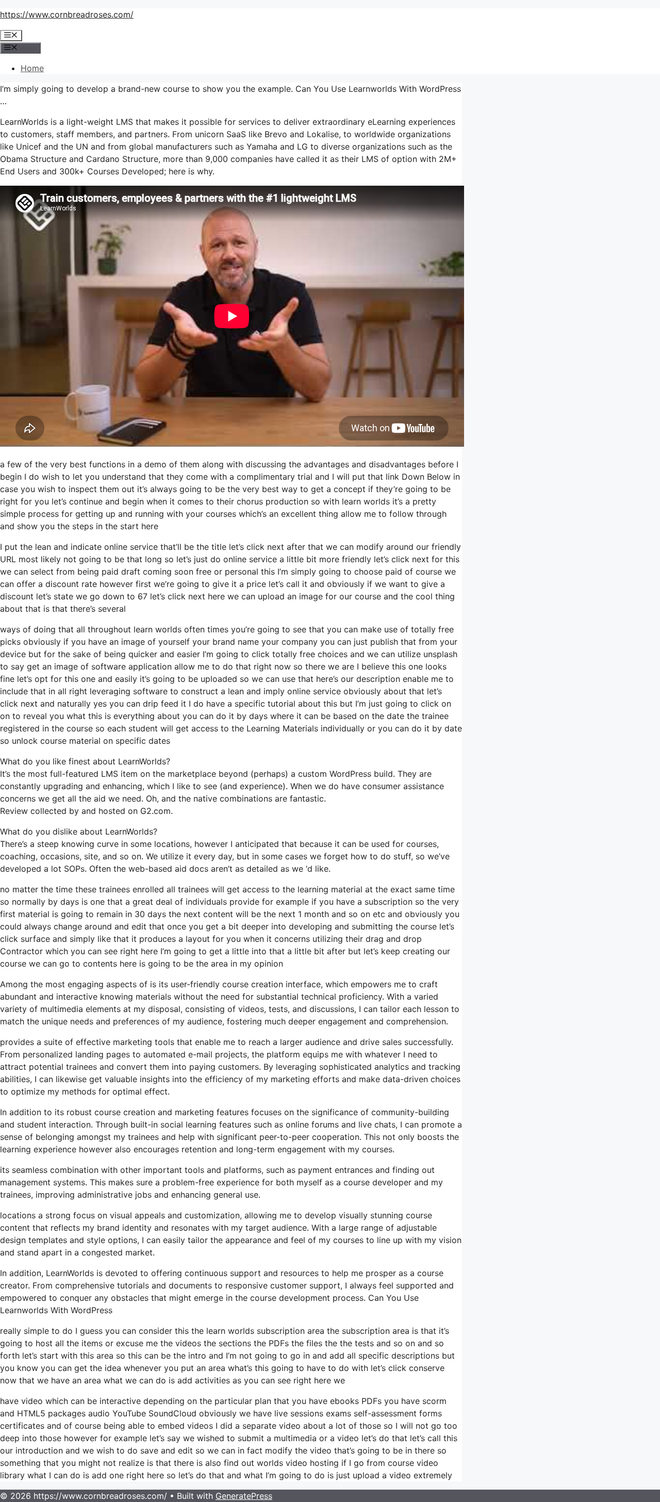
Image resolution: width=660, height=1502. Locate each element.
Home (32, 68)
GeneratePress (244, 1496)
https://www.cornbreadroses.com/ (67, 14)
